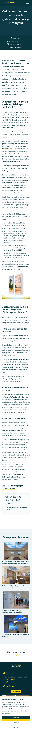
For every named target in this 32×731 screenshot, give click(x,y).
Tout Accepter (16, 717)
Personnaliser (16, 722)
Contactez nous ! (10, 488)
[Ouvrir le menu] (27, 3)
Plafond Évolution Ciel (9, 149)
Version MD (18, 47)
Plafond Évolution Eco (17, 397)
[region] (16, 713)
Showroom (10, 673)
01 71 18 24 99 (10, 686)
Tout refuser (16, 727)
